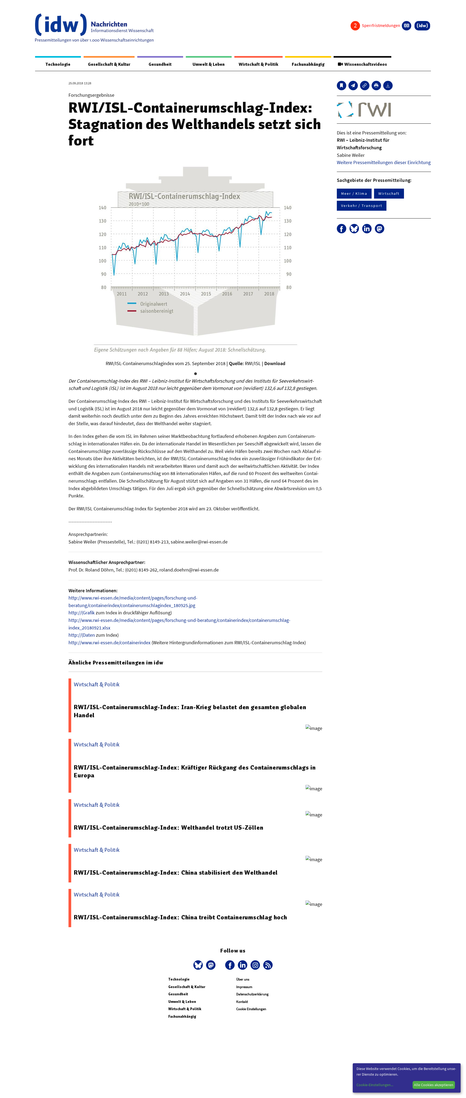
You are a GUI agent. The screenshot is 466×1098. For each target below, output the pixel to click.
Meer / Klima (354, 193)
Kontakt (242, 1001)
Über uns (242, 979)
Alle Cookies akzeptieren (433, 1084)
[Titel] (341, 85)
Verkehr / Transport (361, 205)
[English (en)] (406, 25)
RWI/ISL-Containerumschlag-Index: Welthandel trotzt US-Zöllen (168, 827)
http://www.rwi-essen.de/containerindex (109, 642)
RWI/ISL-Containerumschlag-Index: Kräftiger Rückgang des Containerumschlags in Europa (195, 771)
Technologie (58, 64)
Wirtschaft (389, 193)
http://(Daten (81, 635)
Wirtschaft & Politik (258, 64)
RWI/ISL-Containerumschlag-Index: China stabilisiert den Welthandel (176, 872)
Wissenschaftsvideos (365, 64)
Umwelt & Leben (209, 64)
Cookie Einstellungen (251, 1009)
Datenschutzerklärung (252, 994)
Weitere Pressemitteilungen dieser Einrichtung (384, 162)
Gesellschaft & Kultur (109, 64)
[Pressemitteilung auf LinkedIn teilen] (367, 228)
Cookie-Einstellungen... (375, 1084)
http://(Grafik (81, 612)
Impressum (244, 987)
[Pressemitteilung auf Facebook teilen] (341, 228)
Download (274, 363)
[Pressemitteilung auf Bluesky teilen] (354, 228)
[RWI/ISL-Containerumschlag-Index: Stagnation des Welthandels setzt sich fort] (353, 85)
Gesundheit (160, 64)
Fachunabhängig (308, 64)
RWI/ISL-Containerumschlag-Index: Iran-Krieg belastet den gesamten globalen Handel (190, 711)
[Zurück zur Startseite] (94, 28)
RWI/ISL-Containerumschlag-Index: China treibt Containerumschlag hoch (180, 917)
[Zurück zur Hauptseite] (422, 25)
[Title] (364, 85)
